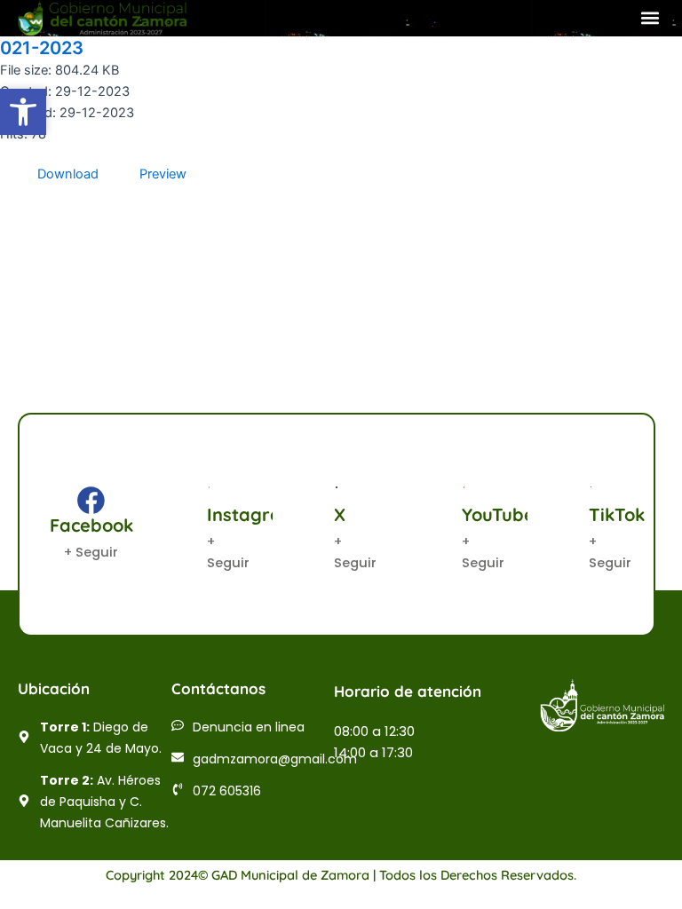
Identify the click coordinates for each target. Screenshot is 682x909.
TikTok (617, 514)
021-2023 (41, 48)
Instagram (252, 514)
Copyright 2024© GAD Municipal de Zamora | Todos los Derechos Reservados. (341, 874)
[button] (649, 18)
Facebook (91, 525)
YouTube (498, 514)
